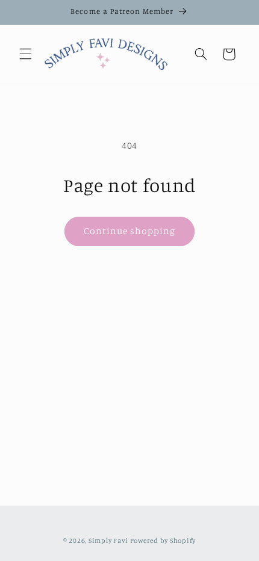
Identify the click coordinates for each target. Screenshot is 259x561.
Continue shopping (130, 231)
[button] (25, 54)
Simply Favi (108, 540)
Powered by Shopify (163, 540)
